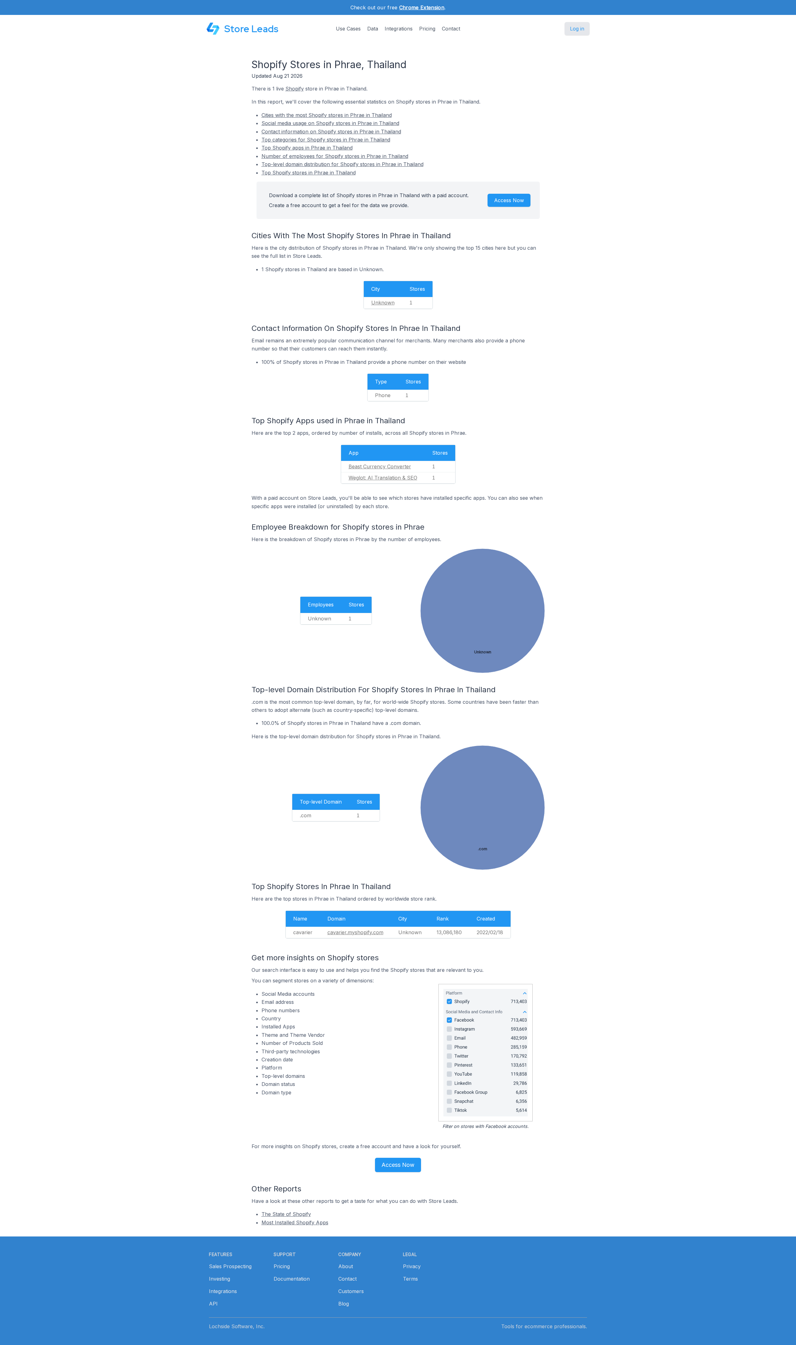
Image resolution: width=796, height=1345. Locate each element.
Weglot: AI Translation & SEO (383, 478)
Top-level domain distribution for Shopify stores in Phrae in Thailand (342, 164)
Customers (351, 1291)
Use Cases (348, 29)
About (345, 1266)
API (213, 1304)
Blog (343, 1304)
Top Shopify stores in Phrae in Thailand (308, 172)
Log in (577, 29)
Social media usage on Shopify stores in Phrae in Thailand (330, 123)
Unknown (383, 302)
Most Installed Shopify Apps (294, 1222)
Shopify (294, 89)
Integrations (399, 29)
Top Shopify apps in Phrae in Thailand (307, 148)
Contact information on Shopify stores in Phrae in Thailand (331, 131)
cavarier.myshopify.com (355, 932)
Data (372, 29)
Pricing (427, 29)
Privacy (412, 1266)
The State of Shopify (286, 1214)
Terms (410, 1279)
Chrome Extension (421, 7)
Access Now (509, 200)
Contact (451, 29)
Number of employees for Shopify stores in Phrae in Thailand (334, 156)
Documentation (292, 1279)
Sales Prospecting (230, 1266)
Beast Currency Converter (380, 466)
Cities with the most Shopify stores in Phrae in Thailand (326, 115)
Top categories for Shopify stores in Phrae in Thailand (325, 140)
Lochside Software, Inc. (237, 1326)
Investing (219, 1279)
